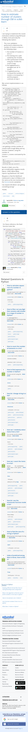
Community (5, 679)
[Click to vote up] (4, 28)
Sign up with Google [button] (12, 719)
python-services (11, 417)
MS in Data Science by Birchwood (10, 652)
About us (4, 667)
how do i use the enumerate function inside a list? (16, 502)
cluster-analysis (6, 196)
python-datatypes (20, 412)
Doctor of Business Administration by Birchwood (13, 648)
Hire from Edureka (19, 677)
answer (5, 205)
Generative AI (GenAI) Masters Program (11, 641)
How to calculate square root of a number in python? (15, 287)
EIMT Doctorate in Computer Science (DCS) (12, 662)
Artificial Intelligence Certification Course (11, 635)
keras (21, 578)
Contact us (4, 674)
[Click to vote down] (4, 31)
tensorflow (15, 578)
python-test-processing (18, 415)
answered (9, 267)
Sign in (20, 728)
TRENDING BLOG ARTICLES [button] (10, 700)
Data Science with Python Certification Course (12, 633)
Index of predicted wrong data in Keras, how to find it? (16, 557)
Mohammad (10, 406)
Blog (3, 677)
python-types (10, 341)
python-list (19, 417)
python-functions (11, 336)
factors (9, 334)
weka (13, 196)
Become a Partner (19, 674)
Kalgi (17, 482)
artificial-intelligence (19, 193)
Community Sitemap (7, 686)
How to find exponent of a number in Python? (16, 371)
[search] (24, 6)
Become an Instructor (20, 670)
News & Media (5, 670)
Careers (17, 667)
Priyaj (19, 267)
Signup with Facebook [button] (13, 724)
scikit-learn (10, 193)
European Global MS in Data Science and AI (12, 659)
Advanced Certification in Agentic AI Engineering (13, 623)
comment (13, 205)
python (4, 193)
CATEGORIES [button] (5, 696)
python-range (16, 334)
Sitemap (4, 681)
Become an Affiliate (19, 672)
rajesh (8, 544)
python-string (11, 412)
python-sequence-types (13, 339)
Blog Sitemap (5, 684)
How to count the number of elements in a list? (16, 347)
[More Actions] (24, 206)
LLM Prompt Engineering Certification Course (12, 630)
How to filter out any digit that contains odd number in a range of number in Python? (16, 312)
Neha (8, 476)
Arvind (8, 383)
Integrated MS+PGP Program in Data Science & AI (13, 650)
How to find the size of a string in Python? (15, 533)
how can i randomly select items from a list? (16, 431)
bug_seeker (21, 200)
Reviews (4, 672)
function (7, 182)
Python (15, 200)
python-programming (17, 304)
